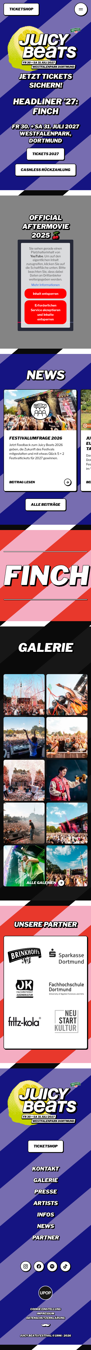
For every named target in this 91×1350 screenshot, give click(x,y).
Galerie (45, 1180)
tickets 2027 (45, 154)
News (45, 1226)
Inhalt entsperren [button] (45, 293)
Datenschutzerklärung (45, 1318)
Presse (45, 1191)
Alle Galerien (41, 883)
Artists (45, 1203)
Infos (45, 1214)
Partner (45, 1237)
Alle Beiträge (45, 504)
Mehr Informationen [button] (45, 285)
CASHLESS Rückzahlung (45, 170)
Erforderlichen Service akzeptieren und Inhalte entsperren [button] (45, 312)
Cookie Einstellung (45, 1309)
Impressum (45, 1313)
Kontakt (45, 1169)
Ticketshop (21, 9)
